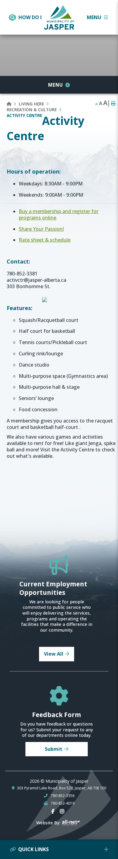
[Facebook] (54, 811)
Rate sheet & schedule (44, 239)
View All (53, 653)
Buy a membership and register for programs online (58, 214)
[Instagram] (63, 811)
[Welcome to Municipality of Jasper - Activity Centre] (59, 16)
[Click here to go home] (13, 104)
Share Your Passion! (41, 229)
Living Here (31, 104)
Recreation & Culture (32, 109)
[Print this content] (113, 103)
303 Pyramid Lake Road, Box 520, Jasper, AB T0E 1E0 (61, 788)
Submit (53, 749)
